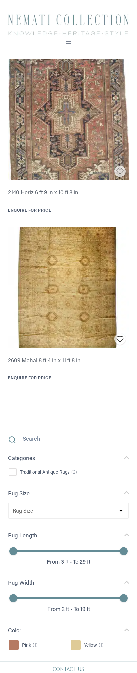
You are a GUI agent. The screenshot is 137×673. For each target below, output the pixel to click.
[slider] (13, 551)
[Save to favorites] (120, 171)
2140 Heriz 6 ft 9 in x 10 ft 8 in (43, 192)
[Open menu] (69, 43)
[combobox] (12, 511)
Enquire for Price (29, 210)
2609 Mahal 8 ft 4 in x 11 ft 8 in (44, 360)
